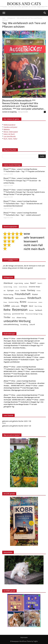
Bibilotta (7, 129)
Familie (23, 290)
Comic (15, 287)
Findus (38, 290)
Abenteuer (8, 283)
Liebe (7, 306)
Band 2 (40, 283)
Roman (31, 310)
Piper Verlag (38, 306)
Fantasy (31, 290)
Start (3, 18)
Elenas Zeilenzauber (11, 132)
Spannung (7, 314)
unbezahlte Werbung (17, 321)
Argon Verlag (18, 283)
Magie (24, 306)
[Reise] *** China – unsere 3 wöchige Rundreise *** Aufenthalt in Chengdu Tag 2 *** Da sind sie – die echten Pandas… (22, 180)
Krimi (23, 302)
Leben (40, 302)
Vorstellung (24, 324)
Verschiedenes (7, 97)
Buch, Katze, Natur (10, 139)
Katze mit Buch (9, 134)
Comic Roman (23, 287)
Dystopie (10, 290)
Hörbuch (9, 298)
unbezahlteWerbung (11, 324)
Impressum (24, 637)
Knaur (5, 302)
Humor (35, 294)
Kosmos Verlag (13, 302)
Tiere (13, 317)
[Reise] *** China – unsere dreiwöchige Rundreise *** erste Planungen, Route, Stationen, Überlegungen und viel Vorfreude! (24, 373)
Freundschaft (22, 294)
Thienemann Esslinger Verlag (34, 314)
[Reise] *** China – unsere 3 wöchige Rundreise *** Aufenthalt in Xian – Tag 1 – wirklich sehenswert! (22, 214)
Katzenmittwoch (20, 298)
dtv (5, 290)
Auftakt (26, 283)
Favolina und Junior (10, 127)
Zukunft (32, 324)
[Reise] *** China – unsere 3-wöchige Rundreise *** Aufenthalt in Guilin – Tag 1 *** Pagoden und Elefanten (24, 170)
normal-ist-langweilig (9, 112)
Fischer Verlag (8, 294)
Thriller (7, 317)
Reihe (7, 310)
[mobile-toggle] (3, 13)
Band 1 (33, 283)
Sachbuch (38, 310)
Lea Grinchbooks (10, 136)
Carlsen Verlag (8, 287)
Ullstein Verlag (21, 318)
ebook (17, 290)
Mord (31, 306)
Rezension (19, 309)
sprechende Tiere (18, 314)
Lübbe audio (15, 306)
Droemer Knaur (34, 287)
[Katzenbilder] (24, 569)
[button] (45, 13)
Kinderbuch (34, 298)
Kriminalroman (32, 302)
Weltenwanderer (9, 125)
